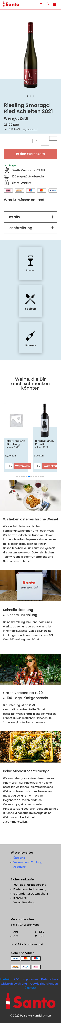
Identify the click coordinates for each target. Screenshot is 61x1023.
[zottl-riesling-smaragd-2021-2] (30, 88)
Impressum (30, 979)
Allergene (19, 867)
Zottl (24, 118)
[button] (17, 476)
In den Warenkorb (30, 154)
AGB (16, 979)
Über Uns (30, 988)
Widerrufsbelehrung (14, 983)
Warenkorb (22, 466)
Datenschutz (49, 979)
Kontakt (5, 979)
